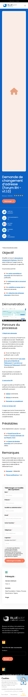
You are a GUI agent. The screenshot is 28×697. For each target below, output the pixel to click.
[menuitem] (12, 1)
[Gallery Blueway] (11, 5)
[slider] (12, 320)
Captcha (7, 538)
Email (6, 515)
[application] (14, 314)
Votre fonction (9, 523)
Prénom (7, 500)
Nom (6, 492)
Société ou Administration (13, 507)
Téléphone (8, 530)
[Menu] (25, 5)
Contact (17, 1)
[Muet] (22, 320)
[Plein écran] (24, 320)
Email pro (4, 650)
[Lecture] (3, 320)
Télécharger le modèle (13, 561)
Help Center (12, 1)
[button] (14, 315)
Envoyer (6, 659)
